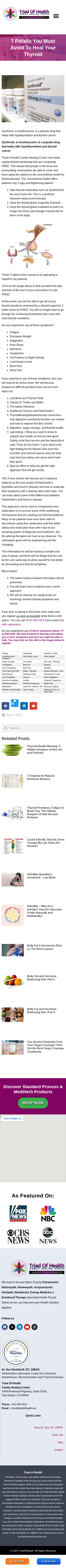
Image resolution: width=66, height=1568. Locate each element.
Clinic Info (57, 1434)
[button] (56, 16)
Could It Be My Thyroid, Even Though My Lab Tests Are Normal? (45, 842)
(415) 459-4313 (34, 620)
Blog (60, 1442)
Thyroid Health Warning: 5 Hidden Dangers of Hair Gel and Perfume (44, 749)
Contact (58, 1449)
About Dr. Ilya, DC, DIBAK (48, 1427)
